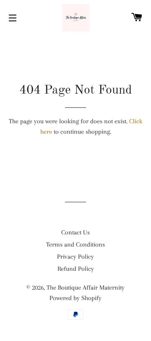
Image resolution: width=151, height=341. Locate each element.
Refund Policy (75, 268)
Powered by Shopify (75, 298)
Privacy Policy (75, 256)
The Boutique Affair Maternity (86, 287)
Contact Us (75, 232)
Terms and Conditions (75, 244)
